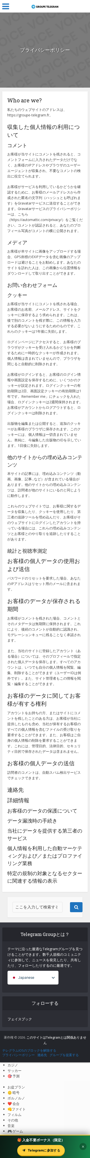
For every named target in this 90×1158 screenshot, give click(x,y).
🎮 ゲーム (15, 1131)
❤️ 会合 (14, 1103)
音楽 (11, 1125)
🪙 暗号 (14, 1092)
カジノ (13, 1065)
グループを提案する (64, 1055)
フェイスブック (20, 1019)
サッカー (15, 1070)
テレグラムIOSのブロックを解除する (29, 1050)
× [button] (83, 1146)
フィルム (15, 1114)
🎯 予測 (14, 1076)
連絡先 (42, 1055)
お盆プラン (16, 1087)
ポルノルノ (16, 1098)
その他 (13, 1120)
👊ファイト (17, 1109)
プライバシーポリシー (18, 1055)
